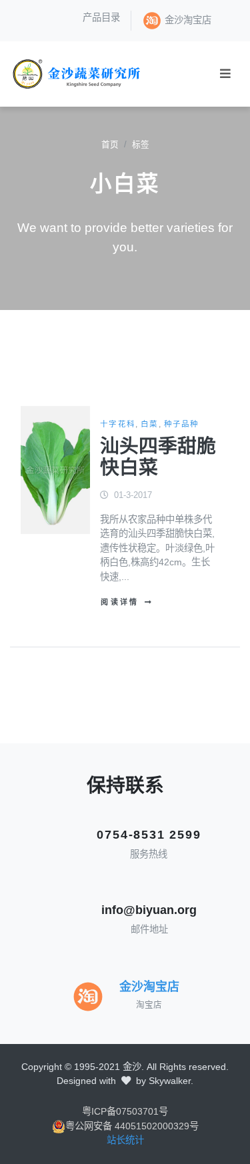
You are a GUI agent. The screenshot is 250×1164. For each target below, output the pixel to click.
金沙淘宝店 (188, 20)
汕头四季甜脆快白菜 (158, 456)
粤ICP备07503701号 (125, 1111)
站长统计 (125, 1140)
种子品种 (181, 424)
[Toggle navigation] (225, 74)
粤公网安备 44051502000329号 (132, 1126)
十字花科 (117, 424)
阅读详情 (120, 602)
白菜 (149, 424)
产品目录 (101, 17)
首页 (110, 144)
